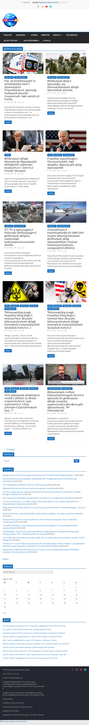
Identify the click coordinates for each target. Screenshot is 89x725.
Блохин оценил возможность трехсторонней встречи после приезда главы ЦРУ (35, 654)
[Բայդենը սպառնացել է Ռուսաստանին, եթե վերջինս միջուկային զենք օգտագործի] (66, 131)
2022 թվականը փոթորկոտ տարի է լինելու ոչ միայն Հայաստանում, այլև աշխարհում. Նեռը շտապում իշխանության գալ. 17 (22, 402)
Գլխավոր (8, 35)
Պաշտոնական (54, 388)
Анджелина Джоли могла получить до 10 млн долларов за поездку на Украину (34, 633)
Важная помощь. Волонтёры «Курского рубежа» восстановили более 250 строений (36, 644)
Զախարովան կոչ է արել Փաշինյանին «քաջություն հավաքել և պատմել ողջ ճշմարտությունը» (43, 513)
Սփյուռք (45, 35)
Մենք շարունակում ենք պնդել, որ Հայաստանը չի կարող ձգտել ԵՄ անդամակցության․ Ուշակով (44, 507)
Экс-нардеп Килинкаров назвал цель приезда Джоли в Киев (27, 629)
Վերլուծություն (31, 40)
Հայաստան (20, 35)
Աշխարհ (57, 35)
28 (53, 603)
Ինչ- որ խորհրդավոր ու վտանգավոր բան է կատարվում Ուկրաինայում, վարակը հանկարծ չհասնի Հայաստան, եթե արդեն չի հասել (22, 90)
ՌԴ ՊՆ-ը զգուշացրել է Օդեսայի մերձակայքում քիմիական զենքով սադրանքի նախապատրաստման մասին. (20, 237)
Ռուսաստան (68, 155)
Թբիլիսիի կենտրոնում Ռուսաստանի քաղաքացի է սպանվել (29, 488)
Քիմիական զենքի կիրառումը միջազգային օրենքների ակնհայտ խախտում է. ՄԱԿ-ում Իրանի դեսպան (20, 164)
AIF (7, 620)
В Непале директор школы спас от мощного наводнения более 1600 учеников (34, 626)
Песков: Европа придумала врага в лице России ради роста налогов (30, 658)
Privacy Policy (8, 699)
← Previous (9, 449)
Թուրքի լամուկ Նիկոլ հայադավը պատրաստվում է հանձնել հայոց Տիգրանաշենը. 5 (39, 475)
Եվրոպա (57, 155)
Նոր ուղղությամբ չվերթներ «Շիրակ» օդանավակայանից (27, 485)
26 (29, 603)
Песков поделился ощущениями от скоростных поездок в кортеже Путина (32, 636)
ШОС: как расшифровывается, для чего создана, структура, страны (30, 640)
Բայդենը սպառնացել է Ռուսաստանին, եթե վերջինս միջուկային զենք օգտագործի (64, 163)
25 (17, 603)
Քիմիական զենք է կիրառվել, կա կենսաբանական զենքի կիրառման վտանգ (63, 85)
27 (41, 603)
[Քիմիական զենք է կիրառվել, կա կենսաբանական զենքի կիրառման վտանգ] (66, 54)
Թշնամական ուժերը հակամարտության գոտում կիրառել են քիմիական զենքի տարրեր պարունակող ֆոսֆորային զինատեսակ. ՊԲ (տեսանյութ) (65, 401)
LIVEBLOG (47, 40)
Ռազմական (66, 388)
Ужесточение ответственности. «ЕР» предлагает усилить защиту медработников (35, 651)
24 (5, 603)
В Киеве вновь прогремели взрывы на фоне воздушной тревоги (28, 647)
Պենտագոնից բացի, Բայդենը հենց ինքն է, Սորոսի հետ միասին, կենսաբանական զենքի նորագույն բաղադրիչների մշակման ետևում (65, 319)
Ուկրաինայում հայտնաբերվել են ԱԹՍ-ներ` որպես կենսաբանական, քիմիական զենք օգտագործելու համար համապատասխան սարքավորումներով (65, 238)
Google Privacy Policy (11, 711)
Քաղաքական (72, 35)
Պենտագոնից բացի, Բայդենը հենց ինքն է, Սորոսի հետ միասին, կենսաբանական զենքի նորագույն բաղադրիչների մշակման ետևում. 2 (22, 319)
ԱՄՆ (50, 155)
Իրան (8, 155)
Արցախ (34, 35)
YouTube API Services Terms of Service (18, 707)
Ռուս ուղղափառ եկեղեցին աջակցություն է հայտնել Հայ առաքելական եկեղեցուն (38, 498)
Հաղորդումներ (11, 40)
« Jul (4, 613)
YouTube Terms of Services (13, 703)
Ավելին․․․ (6, 559)
